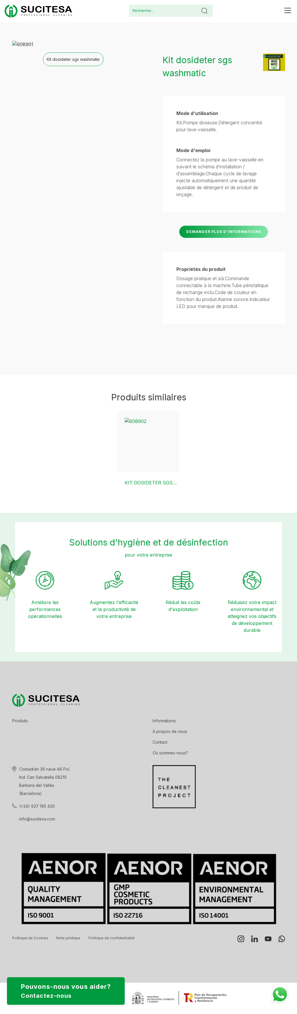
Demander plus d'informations (223, 231)
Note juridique (68, 938)
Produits (20, 720)
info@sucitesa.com (37, 818)
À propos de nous (170, 731)
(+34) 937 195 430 (37, 806)
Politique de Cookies (30, 938)
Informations (164, 720)
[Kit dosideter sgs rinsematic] (148, 441)
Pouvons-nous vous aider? (66, 991)
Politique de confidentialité (111, 938)
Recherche (204, 11)
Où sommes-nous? (170, 752)
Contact (160, 742)
